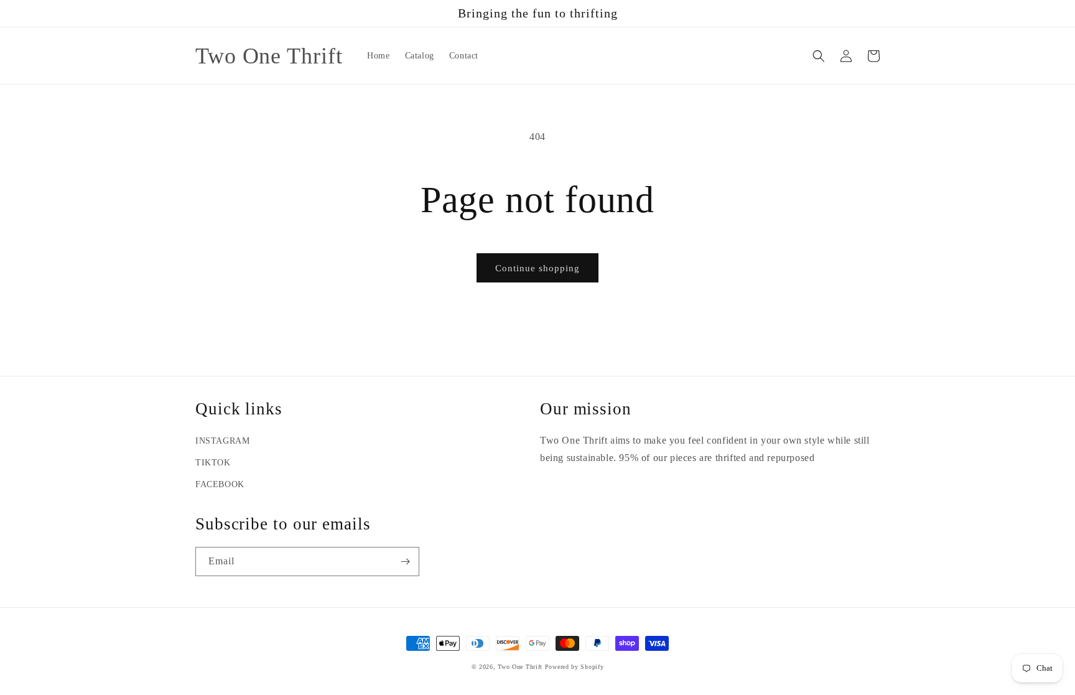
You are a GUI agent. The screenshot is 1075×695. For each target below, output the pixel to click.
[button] (818, 56)
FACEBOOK (219, 484)
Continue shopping (537, 268)
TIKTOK (213, 462)
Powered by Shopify (574, 666)
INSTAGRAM (222, 440)
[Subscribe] (405, 561)
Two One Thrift (520, 666)
